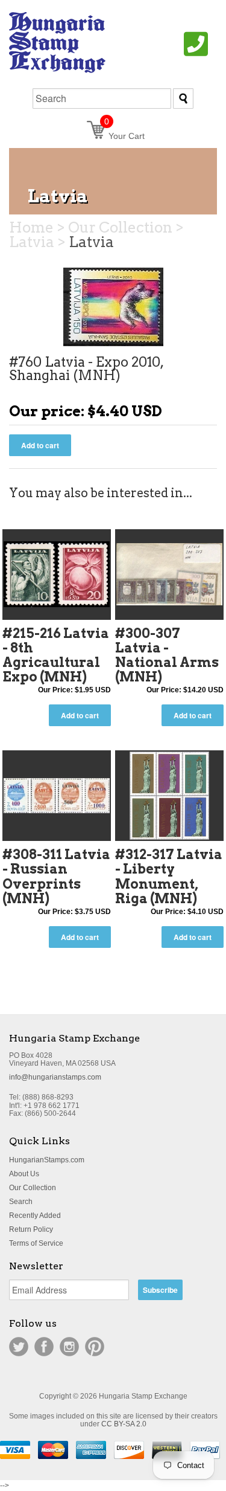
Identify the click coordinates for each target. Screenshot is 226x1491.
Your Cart (124, 136)
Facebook (44, 1346)
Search (21, 1201)
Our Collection (32, 1187)
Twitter (18, 1346)
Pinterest (94, 1346)
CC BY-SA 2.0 (123, 1424)
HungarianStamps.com (46, 1160)
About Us (24, 1174)
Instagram (69, 1346)
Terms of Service (36, 1243)
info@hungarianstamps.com (55, 1077)
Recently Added (35, 1215)
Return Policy (31, 1229)
